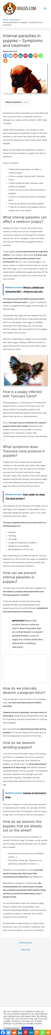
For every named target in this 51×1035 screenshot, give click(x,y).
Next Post (25, 949)
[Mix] (35, 55)
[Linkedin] (20, 55)
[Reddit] (15, 55)
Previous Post (25, 942)
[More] (5, 60)
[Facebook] (5, 55)
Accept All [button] (27, 1029)
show (25, 102)
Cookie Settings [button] (11, 1029)
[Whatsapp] (40, 55)
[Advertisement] (25, 980)
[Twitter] (10, 55)
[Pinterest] (25, 55)
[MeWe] (30, 55)
